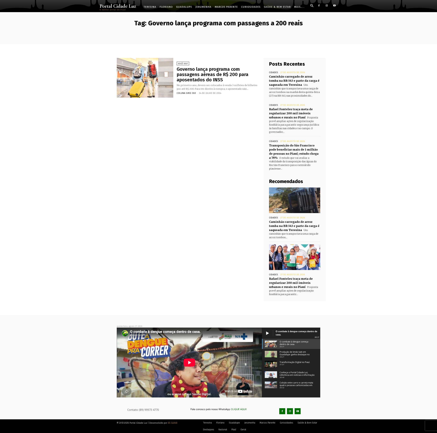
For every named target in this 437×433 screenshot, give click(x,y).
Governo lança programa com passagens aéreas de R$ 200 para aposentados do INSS (212, 74)
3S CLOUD (172, 423)
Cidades (273, 72)
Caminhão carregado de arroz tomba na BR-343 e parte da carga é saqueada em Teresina (294, 80)
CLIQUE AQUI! (239, 409)
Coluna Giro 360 (186, 93)
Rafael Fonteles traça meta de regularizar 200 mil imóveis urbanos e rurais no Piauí (291, 113)
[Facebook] (319, 6)
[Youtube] (334, 6)
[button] (312, 6)
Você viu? (183, 64)
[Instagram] (327, 6)
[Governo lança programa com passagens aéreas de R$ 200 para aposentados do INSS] (145, 78)
